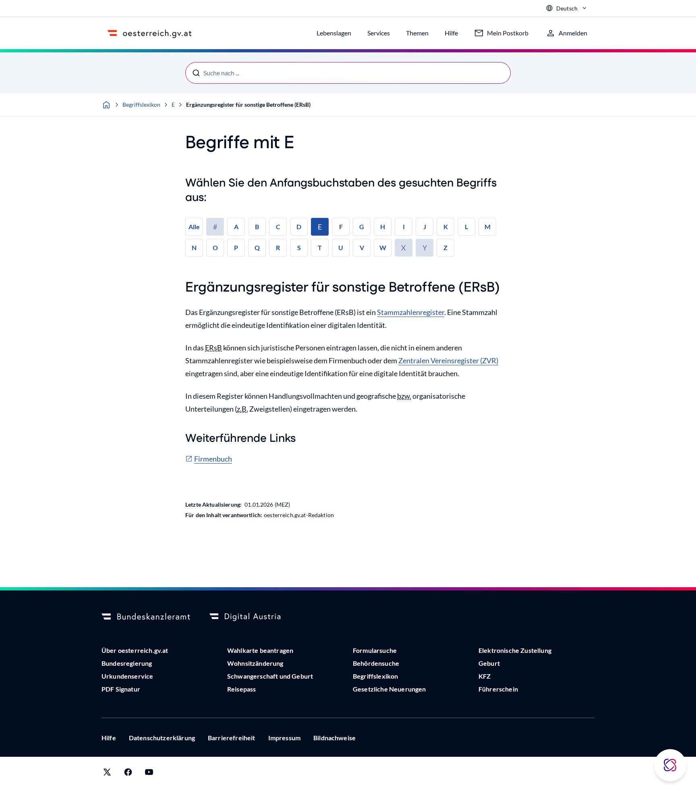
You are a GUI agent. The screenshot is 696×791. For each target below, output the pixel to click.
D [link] (298, 226)
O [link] (215, 247)
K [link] (445, 226)
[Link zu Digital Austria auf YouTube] (149, 773)
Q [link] (257, 247)
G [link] (361, 226)
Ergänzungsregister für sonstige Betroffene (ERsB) (248, 104)
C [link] (278, 226)
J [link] (424, 226)
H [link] (382, 226)
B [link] (257, 226)
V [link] (362, 247)
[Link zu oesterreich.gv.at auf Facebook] (128, 773)
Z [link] (445, 247)
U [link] (340, 247)
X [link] (403, 247)
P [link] (236, 247)
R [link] (278, 247)
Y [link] (425, 247)
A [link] (236, 226)
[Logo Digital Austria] (253, 617)
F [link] (341, 226)
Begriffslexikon (141, 104)
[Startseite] (106, 105)
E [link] (320, 226)
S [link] (299, 247)
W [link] (382, 247)
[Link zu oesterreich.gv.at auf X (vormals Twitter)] (107, 773)
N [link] (194, 247)
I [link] (404, 226)
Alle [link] (194, 226)
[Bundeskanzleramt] (146, 617)
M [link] (488, 226)
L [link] (466, 226)
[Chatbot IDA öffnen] (670, 765)
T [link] (320, 247)
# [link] (215, 226)
